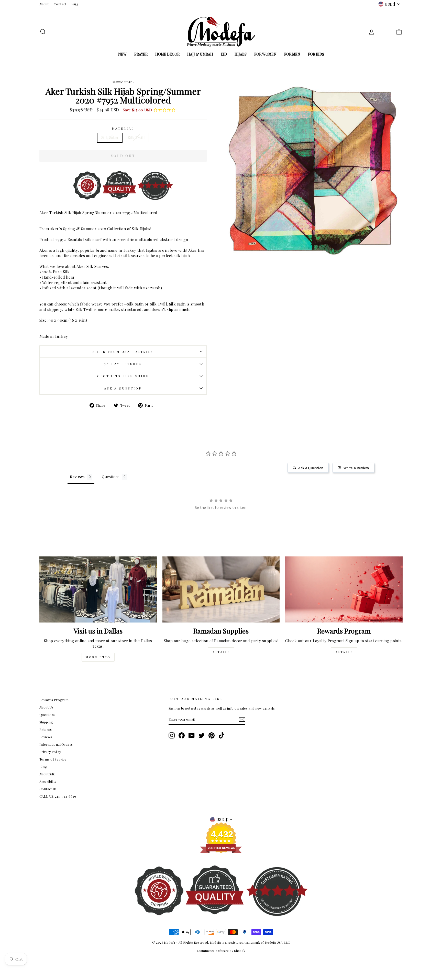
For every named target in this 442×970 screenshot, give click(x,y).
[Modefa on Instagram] (172, 735)
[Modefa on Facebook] (182, 735)
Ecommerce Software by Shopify (221, 950)
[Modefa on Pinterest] (211, 735)
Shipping (46, 722)
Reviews (45, 737)
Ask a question (123, 388)
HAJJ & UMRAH (200, 54)
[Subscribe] (242, 719)
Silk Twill (136, 137)
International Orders (56, 744)
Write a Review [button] (356, 468)
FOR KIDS (316, 54)
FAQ (74, 4)
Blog (43, 766)
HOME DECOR (167, 54)
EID (224, 54)
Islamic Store (122, 82)
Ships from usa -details (123, 352)
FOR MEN (292, 54)
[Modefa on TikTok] (221, 735)
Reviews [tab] (77, 476)
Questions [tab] (110, 476)
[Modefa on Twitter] (201, 735)
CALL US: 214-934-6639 (57, 796)
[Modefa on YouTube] (192, 735)
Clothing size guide (123, 376)
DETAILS (221, 652)
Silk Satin (109, 137)
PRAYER (141, 54)
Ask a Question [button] (310, 468)
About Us (46, 707)
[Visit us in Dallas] (98, 589)
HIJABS (241, 54)
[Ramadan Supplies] (221, 589)
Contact (60, 4)
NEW (122, 54)
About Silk (47, 774)
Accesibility (48, 781)
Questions (47, 714)
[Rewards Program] (344, 589)
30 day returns (123, 364)
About (44, 4)
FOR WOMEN (265, 54)
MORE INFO (97, 657)
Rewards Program (54, 700)
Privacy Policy (50, 752)
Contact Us (48, 789)
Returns (45, 729)
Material (123, 128)
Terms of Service (52, 759)
